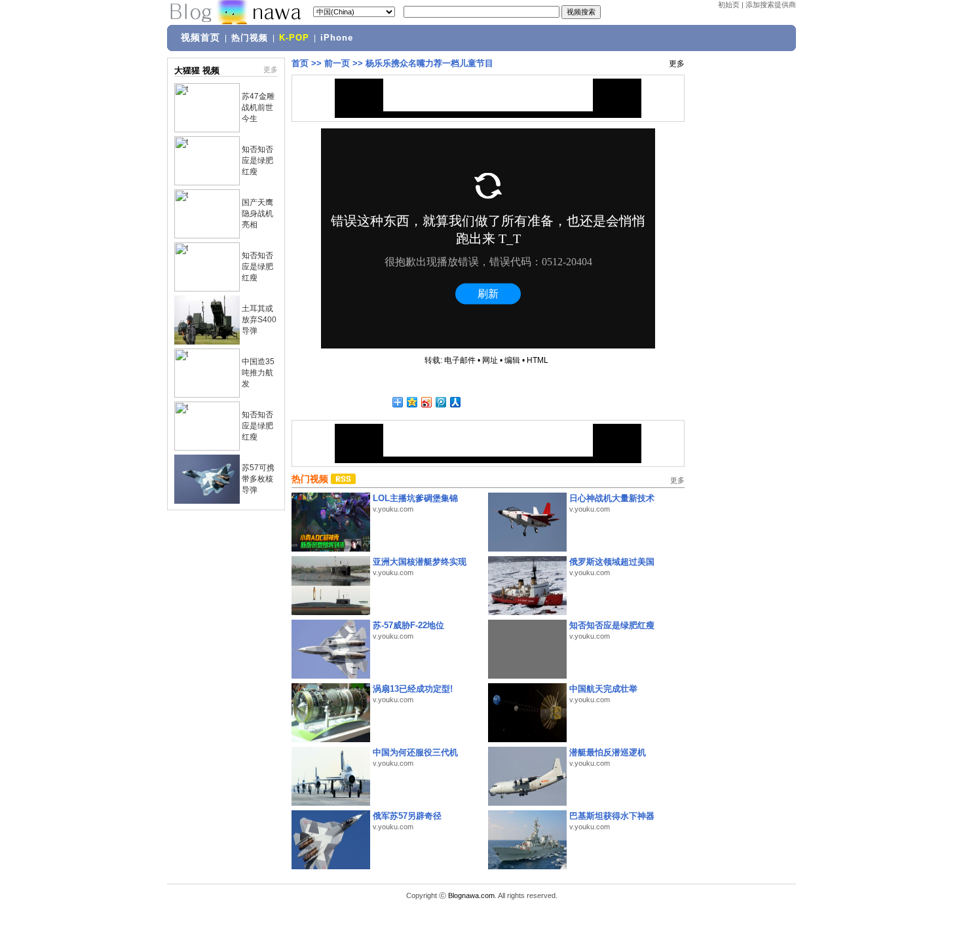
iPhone (336, 38)
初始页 (729, 5)
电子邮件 (460, 360)
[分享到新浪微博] (426, 402)
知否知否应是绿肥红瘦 (257, 160)
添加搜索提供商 (771, 5)
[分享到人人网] (454, 402)
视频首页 (200, 37)
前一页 (337, 63)
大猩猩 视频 (196, 70)
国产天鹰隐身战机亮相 (257, 213)
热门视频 (249, 38)
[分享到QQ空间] (411, 402)
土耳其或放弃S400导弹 (259, 319)
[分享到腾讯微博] (440, 402)
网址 (490, 360)
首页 (300, 63)
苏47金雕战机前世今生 (258, 107)
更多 (270, 69)
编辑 (512, 360)
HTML (537, 360)
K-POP (294, 38)
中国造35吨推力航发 (258, 372)
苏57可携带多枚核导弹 (258, 479)
